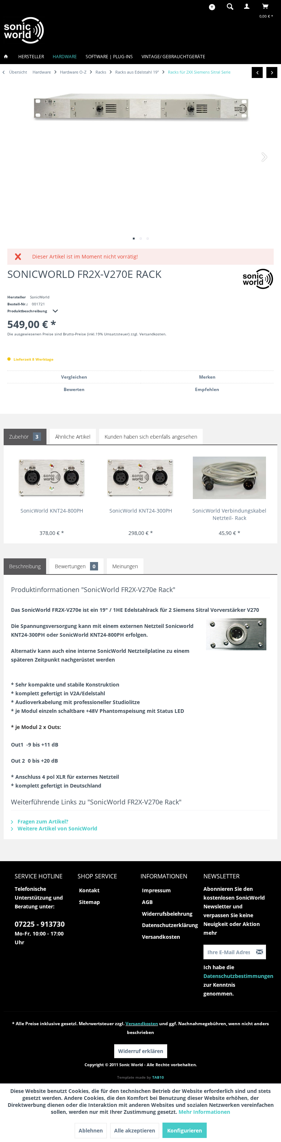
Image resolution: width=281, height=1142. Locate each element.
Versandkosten (161, 936)
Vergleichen (74, 377)
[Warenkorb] (267, 6)
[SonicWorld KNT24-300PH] (140, 477)
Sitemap (89, 902)
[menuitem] (228, 6)
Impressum (156, 890)
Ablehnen (91, 1130)
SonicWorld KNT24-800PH (51, 510)
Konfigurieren (184, 1130)
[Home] (8, 56)
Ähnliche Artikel (72, 436)
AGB (147, 902)
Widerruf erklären (140, 1051)
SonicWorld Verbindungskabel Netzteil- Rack (229, 514)
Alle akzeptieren (134, 1130)
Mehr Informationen (204, 1111)
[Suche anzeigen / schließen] (230, 6)
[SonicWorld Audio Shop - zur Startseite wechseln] (24, 30)
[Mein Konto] (248, 6)
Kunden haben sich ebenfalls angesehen (151, 436)
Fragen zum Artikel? (42, 821)
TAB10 (158, 1077)
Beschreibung (25, 566)
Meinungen (125, 566)
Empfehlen (207, 389)
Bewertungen (75, 566)
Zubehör (23, 436)
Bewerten (74, 389)
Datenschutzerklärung (170, 925)
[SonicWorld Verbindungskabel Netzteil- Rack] (229, 477)
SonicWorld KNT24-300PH (140, 510)
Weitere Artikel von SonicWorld (56, 828)
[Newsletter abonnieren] (260, 952)
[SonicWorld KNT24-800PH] (52, 477)
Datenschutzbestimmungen (238, 975)
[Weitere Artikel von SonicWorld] (258, 278)
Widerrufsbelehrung (167, 913)
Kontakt (89, 890)
